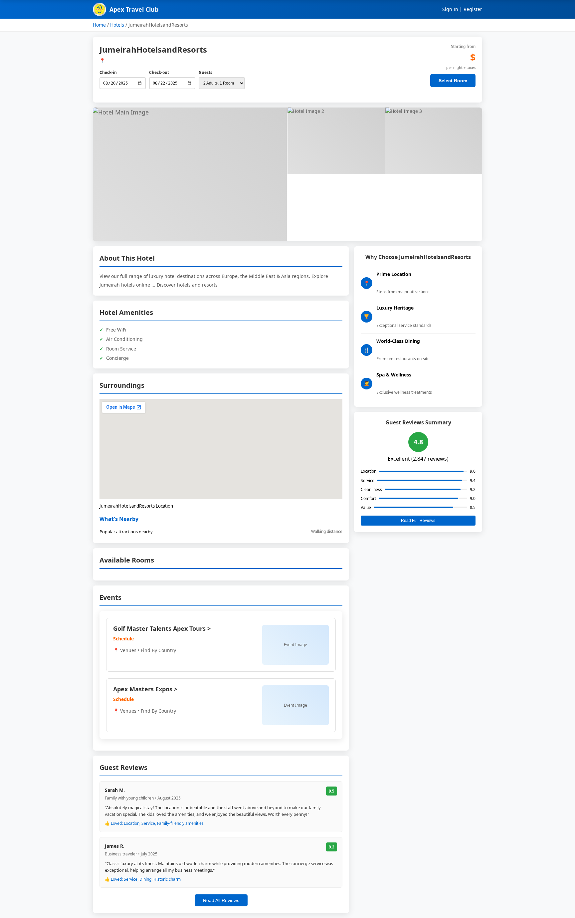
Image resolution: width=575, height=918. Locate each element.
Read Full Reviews (418, 520)
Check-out (159, 72)
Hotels (117, 25)
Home (99, 25)
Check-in (108, 72)
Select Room (453, 80)
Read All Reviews (221, 900)
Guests (205, 72)
